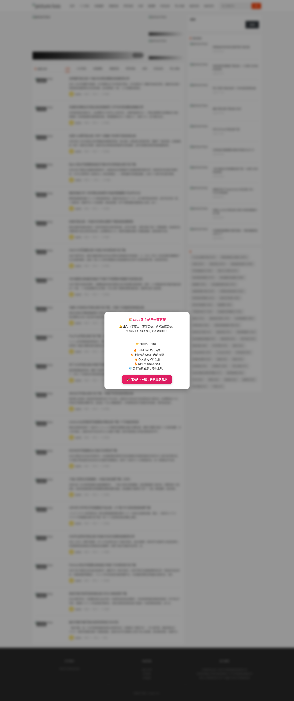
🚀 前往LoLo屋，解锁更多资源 (147, 379)
